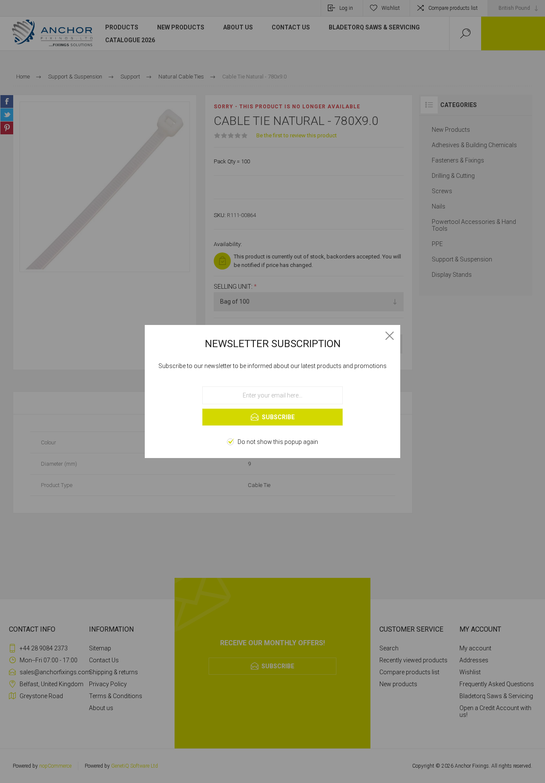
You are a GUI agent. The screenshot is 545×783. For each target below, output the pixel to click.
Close (389, 335)
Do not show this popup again (278, 441)
